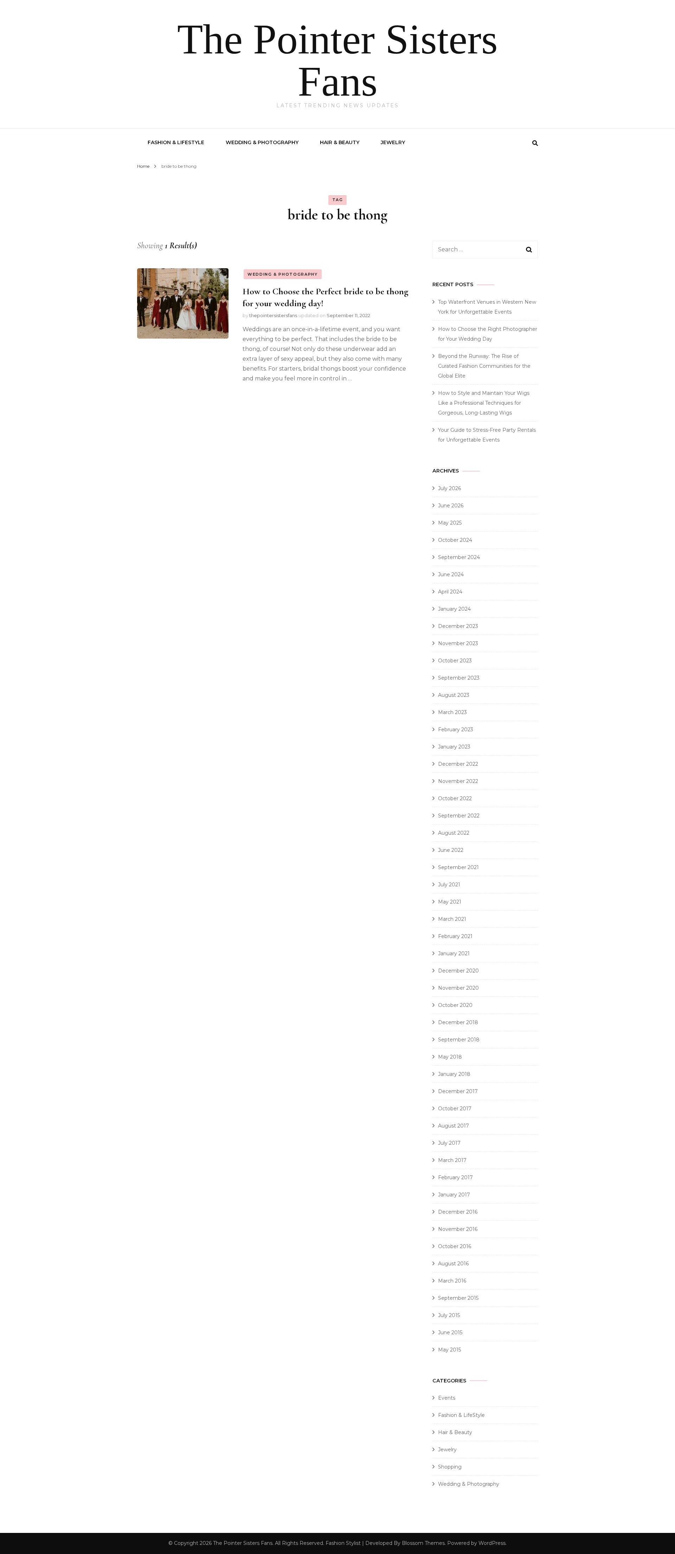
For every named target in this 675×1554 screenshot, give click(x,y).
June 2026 (450, 505)
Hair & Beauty (339, 142)
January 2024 (454, 609)
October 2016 (454, 1246)
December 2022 (458, 764)
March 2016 (452, 1281)
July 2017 (449, 1143)
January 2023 (454, 747)
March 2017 (452, 1160)
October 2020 (455, 1005)
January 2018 (454, 1074)
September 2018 (459, 1039)
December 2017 (458, 1091)
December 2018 (458, 1022)
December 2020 (458, 971)
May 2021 (449, 902)
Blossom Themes (423, 1543)
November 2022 (458, 781)
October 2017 (454, 1108)
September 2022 (459, 816)
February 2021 (455, 936)
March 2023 (452, 712)
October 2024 (455, 540)
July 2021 (449, 884)
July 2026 (449, 488)
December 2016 (457, 1212)
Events (446, 1398)
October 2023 (455, 660)
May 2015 (449, 1350)
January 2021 (454, 953)
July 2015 (449, 1315)
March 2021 (452, 919)
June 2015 (450, 1332)
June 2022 (450, 850)
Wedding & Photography (262, 142)
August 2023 (453, 695)
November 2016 (457, 1229)
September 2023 (459, 678)
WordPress (492, 1543)
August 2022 (453, 833)
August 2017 (453, 1126)
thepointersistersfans (273, 315)
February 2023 (455, 729)
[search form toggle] (535, 143)
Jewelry (393, 142)
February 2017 (455, 1177)
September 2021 (458, 867)
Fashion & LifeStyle (176, 142)
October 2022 (455, 798)
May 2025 (450, 523)
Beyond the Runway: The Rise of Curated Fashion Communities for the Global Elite (484, 366)
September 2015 (458, 1298)
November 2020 (458, 988)
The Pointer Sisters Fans (337, 60)
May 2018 (450, 1057)
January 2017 (454, 1195)
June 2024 (451, 574)
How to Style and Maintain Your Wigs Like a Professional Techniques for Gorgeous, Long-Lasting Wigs (483, 403)
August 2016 (453, 1263)
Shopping (450, 1467)
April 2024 (450, 592)
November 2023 (458, 643)
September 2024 (459, 557)
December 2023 (458, 626)
